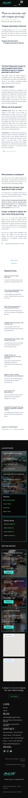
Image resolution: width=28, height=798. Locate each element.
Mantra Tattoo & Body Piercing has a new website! (13, 375)
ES (16, 5)
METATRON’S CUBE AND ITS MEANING (11, 725)
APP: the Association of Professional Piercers (12, 307)
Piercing (5, 707)
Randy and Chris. (15, 207)
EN (15, 5)
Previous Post (14, 260)
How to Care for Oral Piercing (11, 276)
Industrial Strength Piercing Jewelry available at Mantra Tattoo (13, 408)
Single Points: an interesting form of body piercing (12, 356)
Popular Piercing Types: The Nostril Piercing (13, 339)
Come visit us (6, 218)
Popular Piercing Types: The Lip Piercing (13, 323)
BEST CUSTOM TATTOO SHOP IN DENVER (12, 720)
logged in (10, 429)
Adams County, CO (9, 528)
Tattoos (5, 710)
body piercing (18, 30)
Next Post (14, 263)
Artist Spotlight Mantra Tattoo (11, 717)
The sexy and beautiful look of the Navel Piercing (13, 290)
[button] (19, 4)
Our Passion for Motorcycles (9, 391)
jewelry (24, 181)
